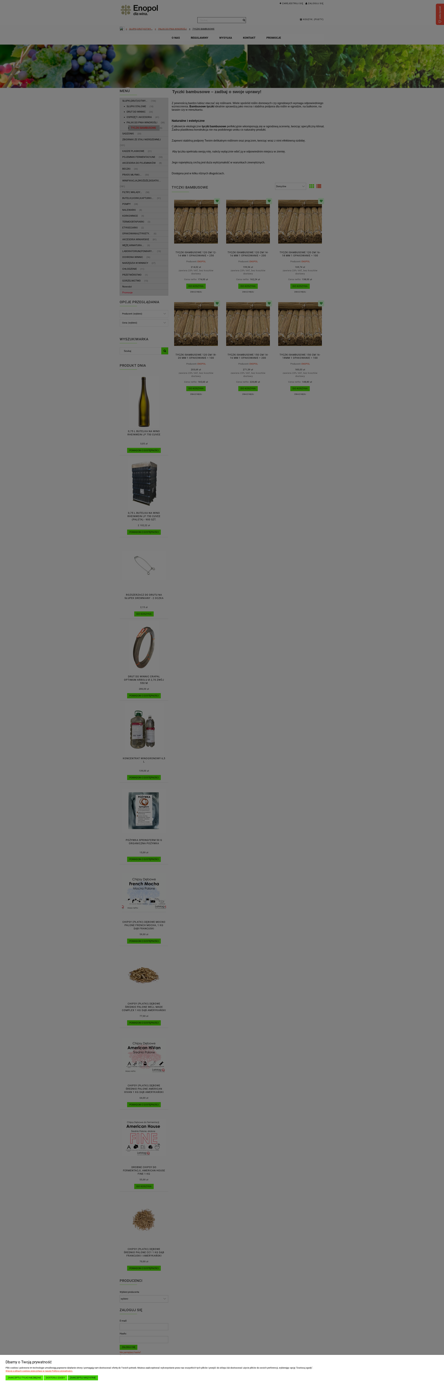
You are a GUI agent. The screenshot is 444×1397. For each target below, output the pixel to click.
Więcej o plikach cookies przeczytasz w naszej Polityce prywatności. (39, 1371)
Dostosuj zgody (55, 1378)
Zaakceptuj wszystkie (83, 1378)
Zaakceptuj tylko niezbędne (24, 1378)
